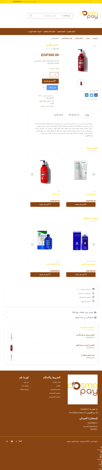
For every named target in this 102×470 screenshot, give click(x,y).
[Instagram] (7, 441)
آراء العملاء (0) (74, 115)
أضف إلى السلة (49, 81)
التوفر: (57, 68)
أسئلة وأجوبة (58, 115)
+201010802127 (92, 423)
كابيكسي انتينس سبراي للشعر (85, 345)
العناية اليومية (32, 31)
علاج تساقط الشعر (66, 38)
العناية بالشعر (61, 31)
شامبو (48, 101)
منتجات (88, 38)
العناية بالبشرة (71, 31)
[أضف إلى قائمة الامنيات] (43, 87)
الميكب (39, 31)
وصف (87, 115)
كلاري (42, 106)
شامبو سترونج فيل (44, 264)
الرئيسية (95, 38)
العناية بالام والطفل (49, 31)
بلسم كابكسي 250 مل (88, 355)
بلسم (89, 191)
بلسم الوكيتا (86, 194)
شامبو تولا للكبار (81, 264)
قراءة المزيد (89, 135)
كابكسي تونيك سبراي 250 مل (85, 335)
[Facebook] (16, 441)
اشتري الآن (52, 87)
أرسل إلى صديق (92, 99)
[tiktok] (12, 441)
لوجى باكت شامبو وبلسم (46, 194)
